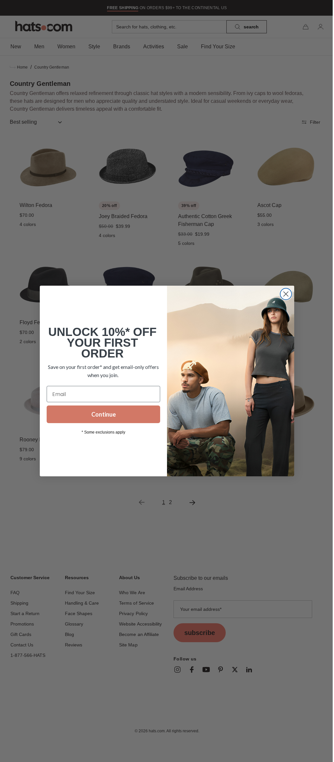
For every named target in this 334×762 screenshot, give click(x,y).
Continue (101, 414)
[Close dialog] (283, 294)
